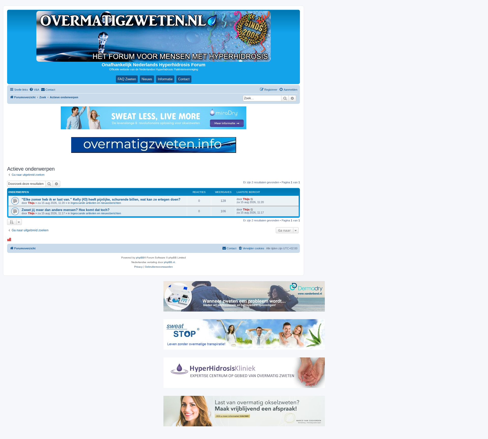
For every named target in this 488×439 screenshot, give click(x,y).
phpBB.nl (169, 262)
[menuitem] (34, 90)
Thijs (31, 202)
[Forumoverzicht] (153, 36)
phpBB (140, 257)
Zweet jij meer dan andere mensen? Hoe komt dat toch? (66, 210)
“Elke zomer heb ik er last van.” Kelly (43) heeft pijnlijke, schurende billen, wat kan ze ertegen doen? (101, 199)
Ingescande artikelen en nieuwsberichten (96, 202)
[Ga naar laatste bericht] (252, 199)
